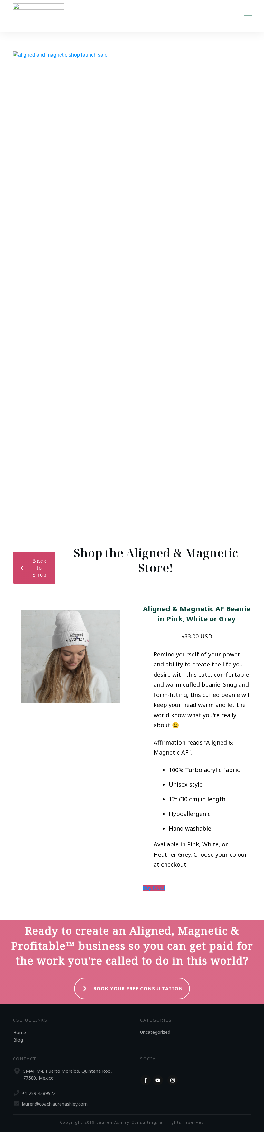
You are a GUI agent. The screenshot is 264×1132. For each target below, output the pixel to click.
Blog (18, 1040)
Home (19, 1032)
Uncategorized (155, 1032)
